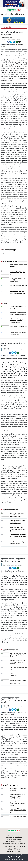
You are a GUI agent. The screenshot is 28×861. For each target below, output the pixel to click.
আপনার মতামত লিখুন (9, 250)
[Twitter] (11, 857)
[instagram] (14, 857)
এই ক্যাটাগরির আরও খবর (10, 262)
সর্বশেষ (7, 14)
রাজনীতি (16, 14)
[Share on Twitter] (11, 42)
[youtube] (17, 857)
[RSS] (19, 857)
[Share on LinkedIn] (14, 42)
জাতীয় (11, 14)
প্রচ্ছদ (2, 14)
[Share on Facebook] (8, 42)
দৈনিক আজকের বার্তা (13, 855)
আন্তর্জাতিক (22, 14)
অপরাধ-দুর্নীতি (7, 27)
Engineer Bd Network (17, 859)
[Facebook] (9, 857)
